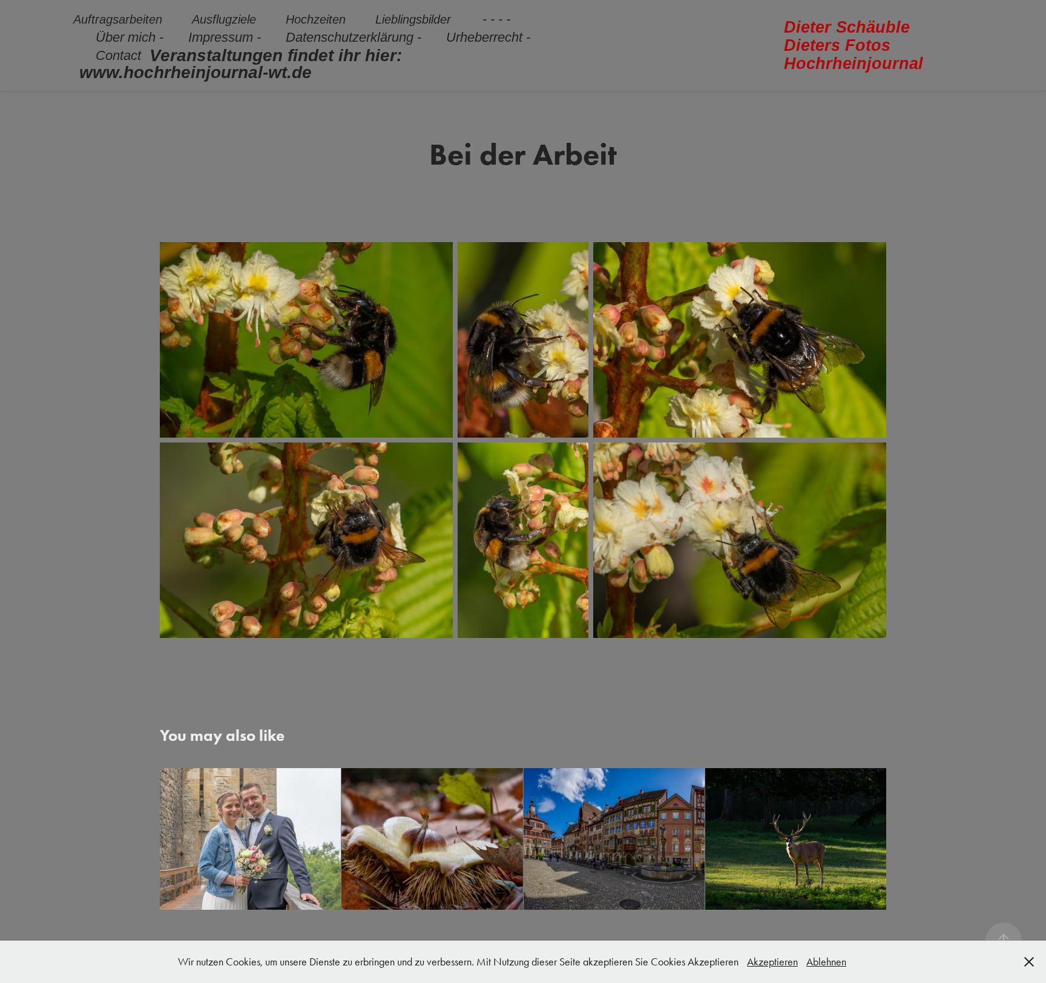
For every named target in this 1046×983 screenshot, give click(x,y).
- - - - (496, 19)
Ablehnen (826, 961)
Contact (118, 55)
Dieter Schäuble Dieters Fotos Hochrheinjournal (853, 45)
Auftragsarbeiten (117, 19)
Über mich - (129, 37)
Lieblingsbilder (413, 19)
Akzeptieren (772, 961)
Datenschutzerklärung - (353, 37)
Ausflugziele (224, 19)
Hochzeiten (316, 19)
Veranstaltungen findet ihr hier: (276, 55)
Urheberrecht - (488, 37)
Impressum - (224, 37)
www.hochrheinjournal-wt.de (195, 72)
